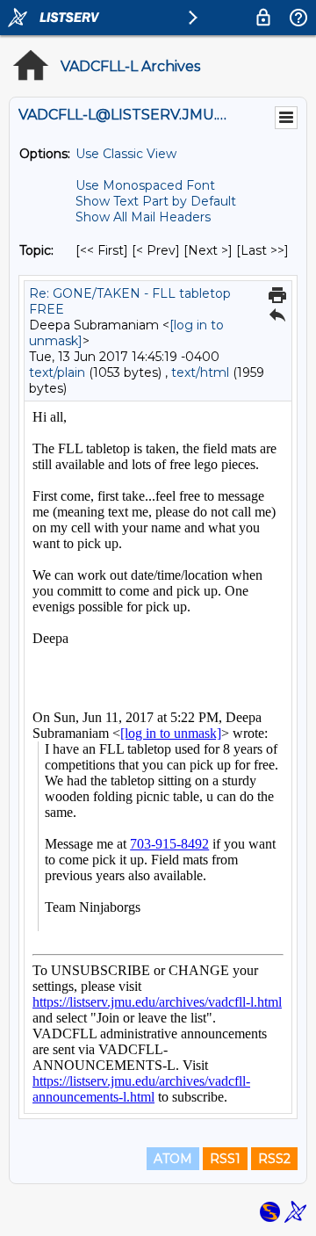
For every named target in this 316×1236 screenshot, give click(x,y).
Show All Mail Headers (143, 217)
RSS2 (274, 1159)
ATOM (173, 1159)
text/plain (57, 372)
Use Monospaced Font (145, 185)
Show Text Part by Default (155, 201)
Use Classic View (125, 154)
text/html (200, 372)
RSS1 (225, 1159)
